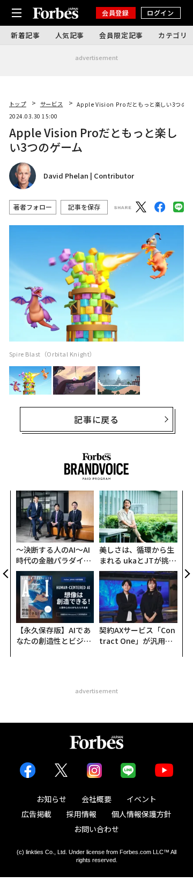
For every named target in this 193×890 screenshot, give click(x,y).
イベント (142, 798)
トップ (17, 104)
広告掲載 (36, 814)
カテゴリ (173, 35)
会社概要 (96, 798)
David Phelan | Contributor (88, 176)
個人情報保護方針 (142, 814)
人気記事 (70, 35)
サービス (51, 104)
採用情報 (81, 814)
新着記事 (25, 35)
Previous (7, 573)
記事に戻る (96, 419)
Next (186, 573)
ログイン (160, 12)
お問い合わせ (96, 829)
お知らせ (51, 798)
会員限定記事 (121, 35)
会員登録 (115, 12)
